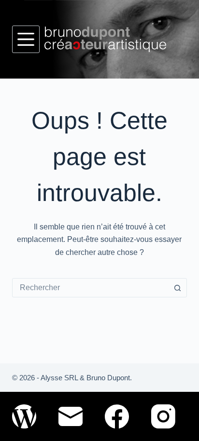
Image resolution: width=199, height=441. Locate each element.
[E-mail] (70, 416)
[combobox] (91, 287)
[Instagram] (163, 416)
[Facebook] (117, 416)
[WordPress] (24, 416)
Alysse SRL (59, 378)
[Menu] (26, 39)
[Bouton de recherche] (177, 288)
